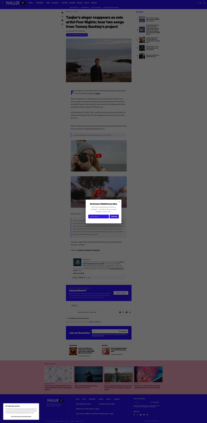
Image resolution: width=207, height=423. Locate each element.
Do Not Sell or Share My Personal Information (21, 416)
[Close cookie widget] (37, 404)
